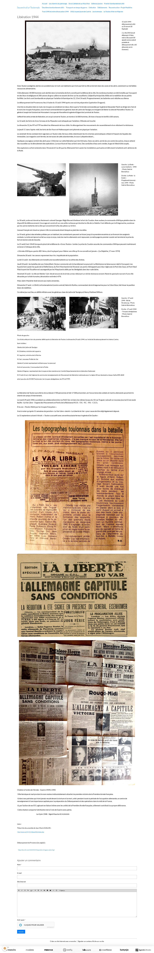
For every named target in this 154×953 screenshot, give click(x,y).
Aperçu (62, 890)
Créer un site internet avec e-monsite (63, 941)
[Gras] (18, 890)
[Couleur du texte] (32, 890)
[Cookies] (4, 948)
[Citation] (35, 890)
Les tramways (97, 11)
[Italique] (21, 890)
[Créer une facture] (86, 950)
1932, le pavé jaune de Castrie (80, 11)
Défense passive (96, 4)
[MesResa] (48, 950)
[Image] (47, 890)
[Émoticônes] (56, 890)
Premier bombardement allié (114, 4)
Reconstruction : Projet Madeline (120, 7)
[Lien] (41, 890)
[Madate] (29, 950)
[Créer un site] (10, 950)
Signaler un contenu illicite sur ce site (91, 941)
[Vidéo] (50, 890)
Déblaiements (102, 7)
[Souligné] (24, 890)
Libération (92, 7)
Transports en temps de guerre (76, 7)
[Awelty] (67, 950)
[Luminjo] (124, 950)
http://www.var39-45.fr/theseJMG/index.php (30, 832)
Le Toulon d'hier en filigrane (113, 11)
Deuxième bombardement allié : (53, 7)
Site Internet (21, 882)
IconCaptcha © (50, 927)
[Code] (53, 890)
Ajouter (21, 932)
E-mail (19, 873)
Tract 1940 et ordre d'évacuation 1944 (55, 11)
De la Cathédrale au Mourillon (79, 4)
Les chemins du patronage (58, 4)
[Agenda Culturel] (143, 950)
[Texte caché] (44, 890)
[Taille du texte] (28, 890)
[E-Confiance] (105, 950)
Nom (19, 864)
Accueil (44, 4)
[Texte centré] (38, 890)
